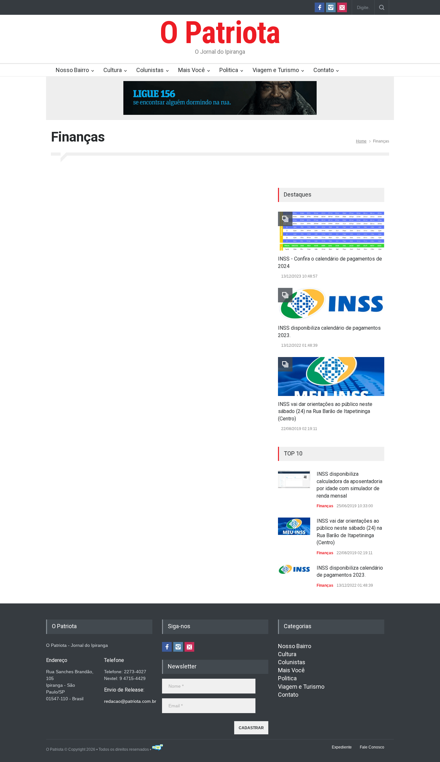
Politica (228, 70)
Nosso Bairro (72, 70)
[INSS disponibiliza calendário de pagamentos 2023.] (331, 304)
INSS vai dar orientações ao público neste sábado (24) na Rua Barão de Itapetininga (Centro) (325, 411)
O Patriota (220, 32)
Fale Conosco (372, 747)
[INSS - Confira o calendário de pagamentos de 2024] (331, 231)
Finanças (325, 506)
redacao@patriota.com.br (130, 701)
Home (361, 141)
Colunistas (150, 70)
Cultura (112, 70)
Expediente (342, 747)
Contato (323, 70)
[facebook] (319, 7)
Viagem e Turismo (276, 70)
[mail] (342, 7)
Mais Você (191, 70)
